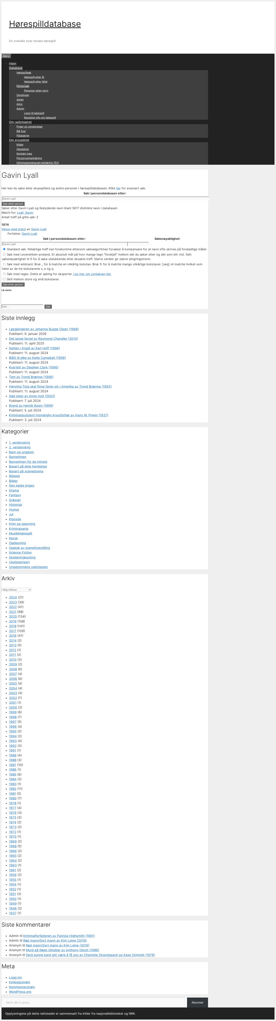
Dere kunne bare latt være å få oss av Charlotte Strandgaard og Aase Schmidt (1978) (90, 955)
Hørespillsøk (24, 72)
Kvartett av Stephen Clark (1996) (34, 367)
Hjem (12, 63)
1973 (13, 827)
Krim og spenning (22, 524)
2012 (12, 650)
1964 (13, 860)
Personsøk (23, 86)
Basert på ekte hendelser (28, 466)
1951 (12, 894)
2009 (13, 664)
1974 (12, 822)
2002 (13, 698)
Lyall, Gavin (25, 212)
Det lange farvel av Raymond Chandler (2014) (43, 339)
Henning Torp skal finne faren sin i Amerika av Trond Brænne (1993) (60, 386)
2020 (13, 616)
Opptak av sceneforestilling (29, 548)
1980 (13, 798)
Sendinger (23, 95)
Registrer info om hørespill (40, 117)
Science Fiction (20, 552)
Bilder (13, 481)
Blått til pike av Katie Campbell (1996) (37, 358)
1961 (12, 870)
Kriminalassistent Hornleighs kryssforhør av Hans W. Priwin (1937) (58, 415)
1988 (12, 760)
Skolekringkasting (22, 557)
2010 (13, 660)
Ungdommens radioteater (28, 567)
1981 (12, 793)
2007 (13, 674)
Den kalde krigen (21, 485)
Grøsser (15, 500)
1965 (13, 856)
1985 (12, 774)
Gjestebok (23, 149)
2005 (13, 683)
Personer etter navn (36, 90)
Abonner (198, 1002)
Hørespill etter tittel (35, 81)
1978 (12, 803)
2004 (13, 688)
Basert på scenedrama (26, 471)
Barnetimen (17, 457)
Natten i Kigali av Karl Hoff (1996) (34, 348)
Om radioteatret (20, 122)
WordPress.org (20, 992)
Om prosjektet (19, 140)
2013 (13, 645)
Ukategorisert (19, 562)
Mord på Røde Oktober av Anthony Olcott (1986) (62, 950)
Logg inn (15, 977)
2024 (13, 597)
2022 (13, 607)
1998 (13, 717)
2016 (13, 636)
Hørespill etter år (34, 77)
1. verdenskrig (19, 442)
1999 (13, 712)
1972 (12, 832)
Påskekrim (23, 135)
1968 (13, 846)
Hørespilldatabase (45, 24)
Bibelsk (14, 476)
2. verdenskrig (19, 447)
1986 (13, 769)
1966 (13, 851)
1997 (13, 722)
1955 (12, 880)
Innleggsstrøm (19, 982)
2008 (13, 669)
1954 (13, 884)
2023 (13, 602)
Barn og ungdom (21, 452)
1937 (13, 913)
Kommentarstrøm (22, 987)
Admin (20, 108)
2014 (13, 640)
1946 (13, 908)
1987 (12, 765)
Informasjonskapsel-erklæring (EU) (38, 162)
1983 (13, 784)
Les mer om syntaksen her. (92, 274)
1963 (13, 865)
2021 (12, 612)
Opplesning (17, 543)
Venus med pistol (14, 229)
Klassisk (15, 519)
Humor (14, 509)
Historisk (15, 505)
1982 (12, 789)
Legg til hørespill (34, 113)
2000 (13, 707)
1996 (13, 727)
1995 (13, 731)
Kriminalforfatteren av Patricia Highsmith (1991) (59, 936)
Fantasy (15, 495)
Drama (14, 490)
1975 (12, 817)
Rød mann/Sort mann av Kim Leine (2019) (55, 940)
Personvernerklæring (29, 158)
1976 (13, 813)
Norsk (13, 538)
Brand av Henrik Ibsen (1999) (31, 405)
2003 (13, 693)
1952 (12, 889)
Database (16, 68)
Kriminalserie (18, 529)
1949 (13, 903)
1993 (13, 741)
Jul (11, 514)
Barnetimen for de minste (28, 462)
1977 (12, 808)
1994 (13, 736)
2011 (12, 655)
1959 (13, 875)
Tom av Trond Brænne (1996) (31, 377)
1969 (13, 841)
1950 (13, 899)
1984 (13, 779)
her (118, 188)
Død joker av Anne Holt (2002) (32, 396)
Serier (20, 99)
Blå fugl (21, 131)
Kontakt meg (24, 153)
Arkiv (20, 104)
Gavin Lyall (39, 229)
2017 (12, 631)
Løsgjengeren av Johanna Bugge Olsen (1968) (44, 329)
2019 (13, 621)
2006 (13, 679)
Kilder (20, 144)
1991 (12, 750)
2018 (12, 626)
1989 (13, 755)
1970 (13, 836)
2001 (13, 702)
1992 (13, 746)
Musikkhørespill (20, 533)
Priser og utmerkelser (30, 126)
